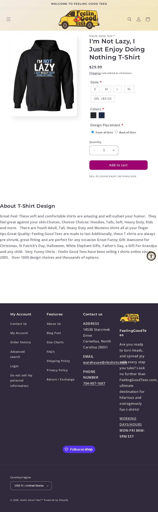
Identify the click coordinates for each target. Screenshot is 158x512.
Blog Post (54, 333)
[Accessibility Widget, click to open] (151, 256)
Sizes (94, 82)
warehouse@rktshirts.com (105, 362)
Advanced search (17, 354)
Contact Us (18, 324)
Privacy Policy (57, 370)
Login (14, 366)
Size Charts (55, 342)
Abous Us (54, 324)
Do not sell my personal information (21, 380)
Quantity (95, 142)
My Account (19, 333)
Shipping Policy (58, 361)
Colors (95, 109)
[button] (8, 19)
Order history (20, 342)
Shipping (95, 73)
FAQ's (51, 352)
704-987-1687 (94, 383)
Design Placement (105, 125)
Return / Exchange (60, 379)
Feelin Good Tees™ (31, 500)
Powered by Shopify (56, 500)
